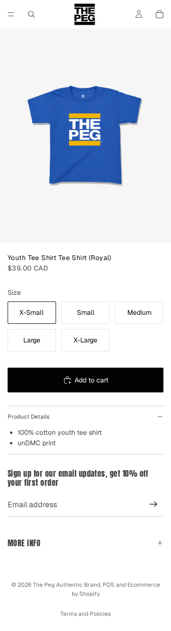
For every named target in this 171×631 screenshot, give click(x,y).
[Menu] (11, 14)
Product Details (28, 417)
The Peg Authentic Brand (66, 585)
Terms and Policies (85, 614)
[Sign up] (153, 504)
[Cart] (159, 14)
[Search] (31, 14)
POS (108, 585)
